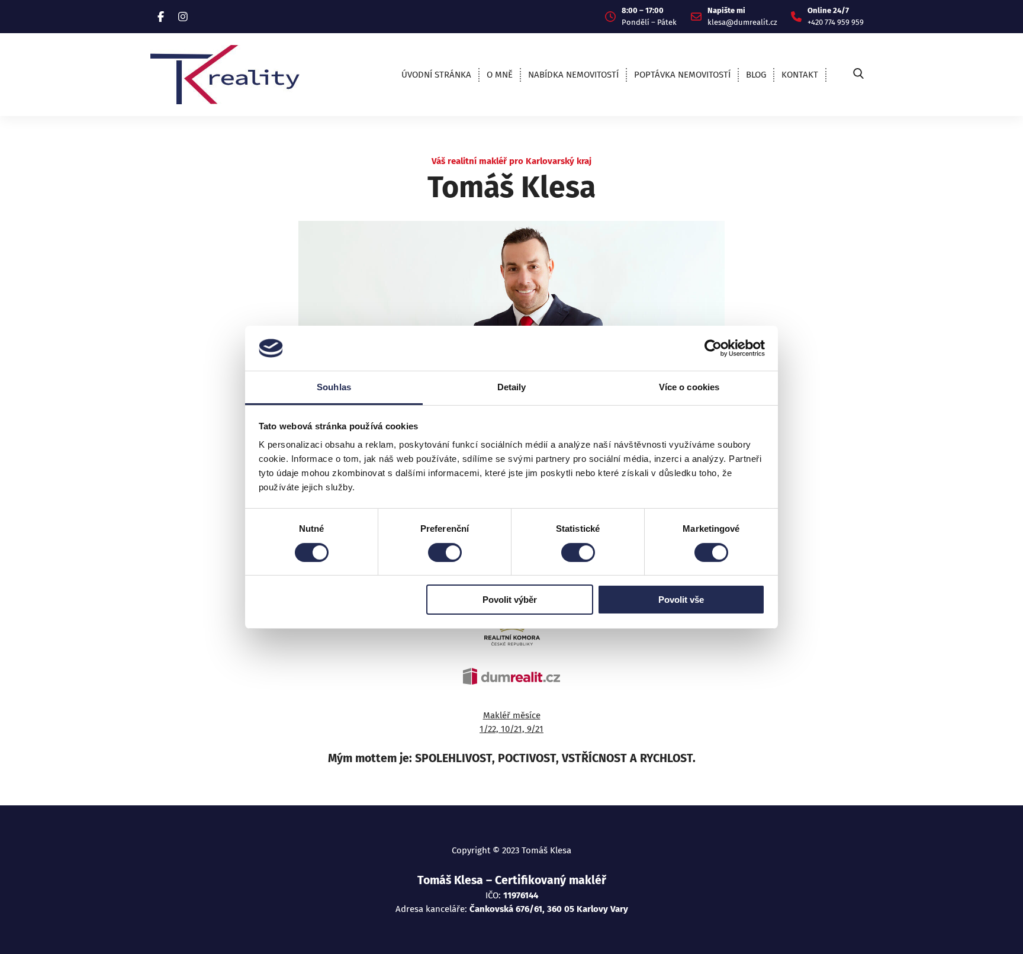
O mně (500, 74)
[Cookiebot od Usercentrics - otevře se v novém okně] (713, 348)
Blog (756, 74)
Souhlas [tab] (334, 387)
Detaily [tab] (511, 387)
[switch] (445, 552)
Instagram (183, 16)
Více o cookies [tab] (689, 387)
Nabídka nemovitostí (573, 74)
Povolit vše (681, 600)
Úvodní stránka (436, 74)
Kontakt (799, 74)
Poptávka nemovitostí (682, 74)
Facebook (160, 16)
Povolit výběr (509, 600)
